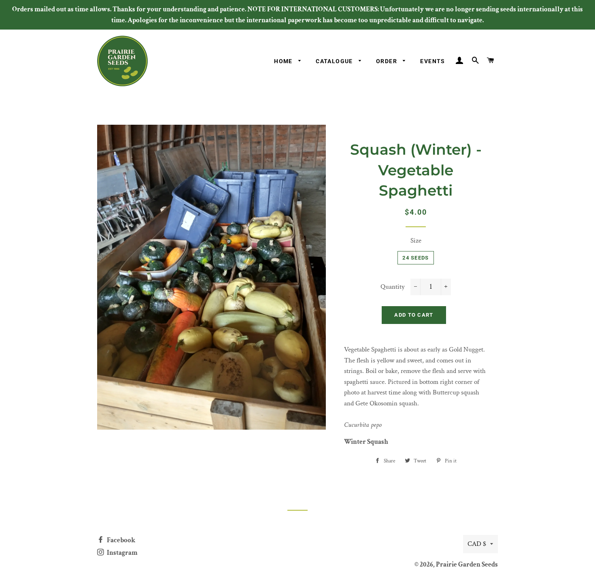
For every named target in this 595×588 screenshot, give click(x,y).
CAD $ (477, 543)
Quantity (392, 286)
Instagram (122, 552)
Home (284, 61)
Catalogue (335, 61)
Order (387, 61)
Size (415, 240)
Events (432, 61)
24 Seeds (415, 258)
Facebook (120, 540)
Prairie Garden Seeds (467, 564)
